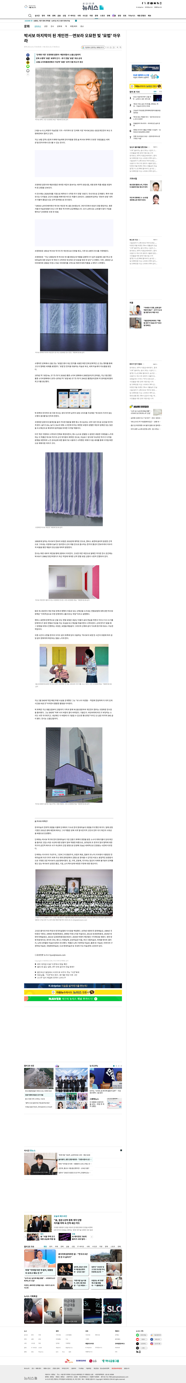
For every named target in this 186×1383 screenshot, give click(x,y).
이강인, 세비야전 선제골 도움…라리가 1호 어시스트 (39, 1286)
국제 (48, 15)
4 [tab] (121, 1066)
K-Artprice (139, 7)
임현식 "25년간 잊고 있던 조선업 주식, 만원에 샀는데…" (98, 1269)
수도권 (85, 15)
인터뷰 (57, 1343)
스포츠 (102, 15)
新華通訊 (117, 1339)
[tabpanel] (106, 1081)
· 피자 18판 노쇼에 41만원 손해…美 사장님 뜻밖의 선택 (146, 429)
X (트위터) (143, 1344)
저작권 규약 (65, 1368)
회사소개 (26, 1368)
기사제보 (81, 1368)
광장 (119, 15)
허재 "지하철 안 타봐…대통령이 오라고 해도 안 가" (75, 1164)
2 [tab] (116, 1066)
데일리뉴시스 (69, 1348)
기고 (67, 1339)
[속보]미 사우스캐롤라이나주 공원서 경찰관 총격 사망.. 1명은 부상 (49, 21)
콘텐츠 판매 (56, 1368)
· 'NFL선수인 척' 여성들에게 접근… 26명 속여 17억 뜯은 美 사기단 (146, 422)
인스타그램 (157, 1344)
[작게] (117, 47)
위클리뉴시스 (158, 7)
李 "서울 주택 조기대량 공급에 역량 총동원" (47, 1239)
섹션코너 (58, 1348)
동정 (70, 1352)
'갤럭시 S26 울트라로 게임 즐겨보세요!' (37, 1103)
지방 (91, 15)
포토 (124, 15)
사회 (79, 15)
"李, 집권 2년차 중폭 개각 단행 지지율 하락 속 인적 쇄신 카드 (67, 1221)
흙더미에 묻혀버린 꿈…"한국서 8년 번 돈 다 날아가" (73, 1255)
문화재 (59, 26)
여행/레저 (73, 26)
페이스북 (157, 1339)
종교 (82, 26)
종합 (45, 1246)
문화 (96, 15)
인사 (57, 1352)
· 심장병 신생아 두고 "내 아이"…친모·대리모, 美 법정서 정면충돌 (146, 418)
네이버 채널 (143, 1335)
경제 (53, 15)
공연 (45, 26)
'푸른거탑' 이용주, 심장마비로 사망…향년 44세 (74, 1155)
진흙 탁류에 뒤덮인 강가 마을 (34, 1095)
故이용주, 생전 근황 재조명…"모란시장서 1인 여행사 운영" (75, 1159)
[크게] (120, 47)
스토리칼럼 (68, 1335)
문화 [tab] (155, 91)
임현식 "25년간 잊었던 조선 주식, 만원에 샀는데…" (75, 1173)
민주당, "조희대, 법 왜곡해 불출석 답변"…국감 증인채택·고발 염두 (105, 1092)
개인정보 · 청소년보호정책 (101, 1368)
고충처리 (73, 1368)
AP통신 (117, 1335)
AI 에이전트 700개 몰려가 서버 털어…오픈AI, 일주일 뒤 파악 (80, 1240)
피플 (131, 302)
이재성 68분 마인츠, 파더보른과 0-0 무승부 (38, 1107)
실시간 (37, 15)
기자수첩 (133, 178)
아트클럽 (58, 1339)
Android (117, 1347)
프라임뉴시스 (149, 7)
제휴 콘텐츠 (141, 15)
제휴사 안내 (46, 1368)
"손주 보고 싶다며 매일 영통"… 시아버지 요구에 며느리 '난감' (39, 1279)
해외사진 (97, 1335)
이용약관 (88, 1368)
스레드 (143, 1348)
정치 (43, 15)
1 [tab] (114, 1066)
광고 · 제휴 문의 (36, 1368)
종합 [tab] (160, 91)
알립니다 (126, 1368)
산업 (64, 15)
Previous (25, 1237)
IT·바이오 (71, 15)
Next (92, 1237)
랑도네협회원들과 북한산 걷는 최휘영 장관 (38, 1091)
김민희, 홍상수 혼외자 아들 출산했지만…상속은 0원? (80, 1269)
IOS (116, 1352)
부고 (63, 1352)
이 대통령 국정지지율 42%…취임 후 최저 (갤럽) (97, 1104)
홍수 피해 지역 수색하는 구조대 (35, 1099)
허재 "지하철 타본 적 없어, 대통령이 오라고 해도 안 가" (39, 1271)
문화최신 (38, 26)
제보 (149, 15)
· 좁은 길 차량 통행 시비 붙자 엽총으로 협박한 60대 (146, 425)
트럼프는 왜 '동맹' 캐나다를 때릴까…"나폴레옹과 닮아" (98, 1283)
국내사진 (87, 1335)
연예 (108, 15)
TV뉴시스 (131, 15)
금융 (59, 15)
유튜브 (143, 1339)
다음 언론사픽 (157, 1335)
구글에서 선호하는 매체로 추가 (94, 47)
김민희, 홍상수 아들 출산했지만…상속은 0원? (74, 1168)
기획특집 (68, 1343)
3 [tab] (118, 1066)
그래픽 (87, 1339)
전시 (52, 26)
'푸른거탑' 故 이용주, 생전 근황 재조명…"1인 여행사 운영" (80, 1283)
